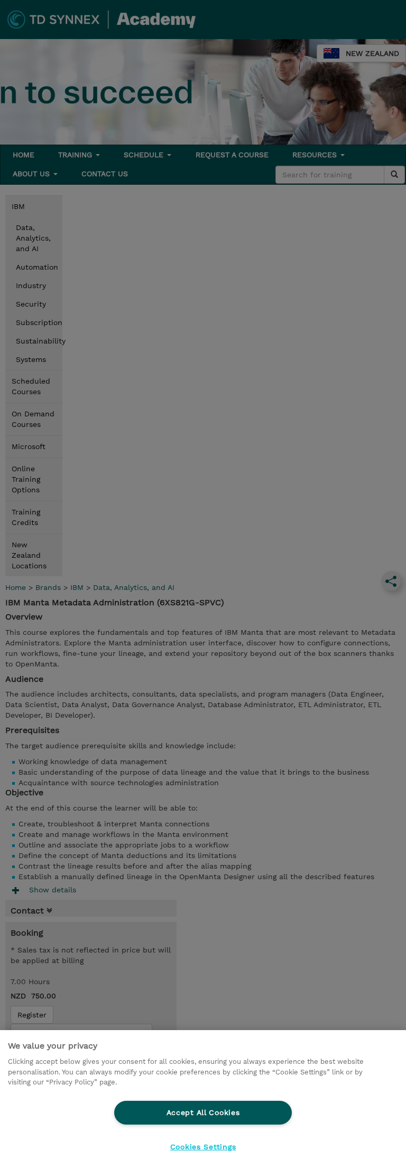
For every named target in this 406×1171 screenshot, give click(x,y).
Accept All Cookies (203, 1112)
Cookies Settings (203, 1147)
